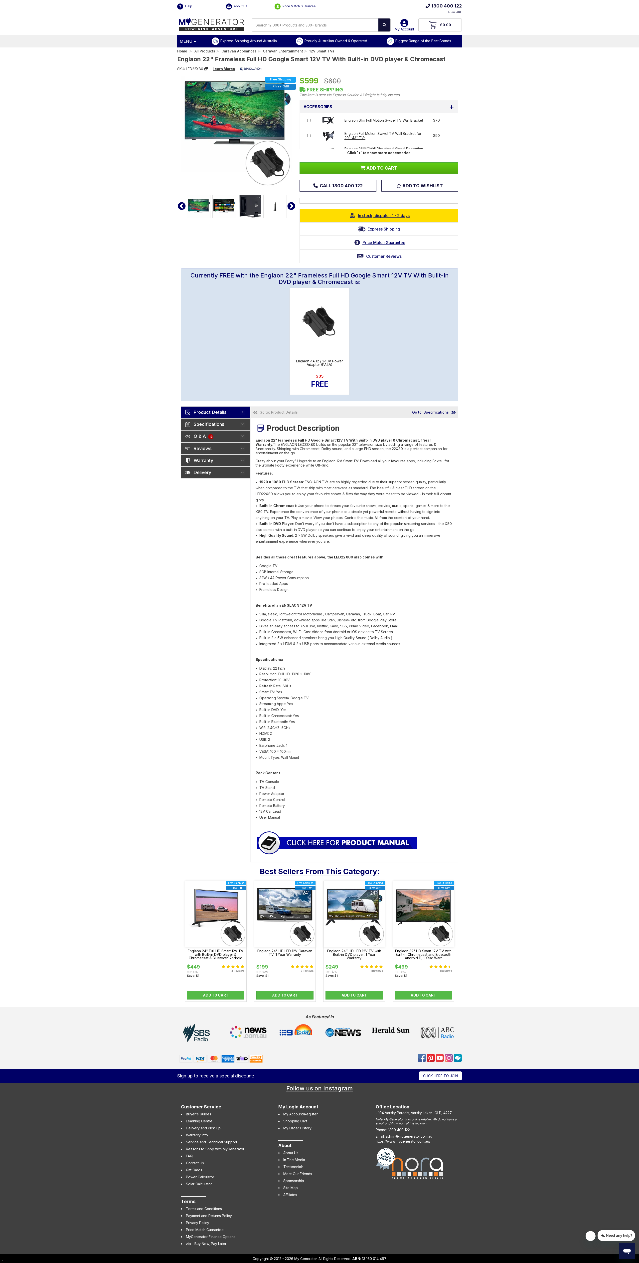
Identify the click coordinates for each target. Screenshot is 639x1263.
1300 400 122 (446, 5)
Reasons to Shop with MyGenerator (215, 1149)
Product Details (210, 412)
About (285, 1145)
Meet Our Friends (297, 1174)
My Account (404, 29)
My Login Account (298, 1106)
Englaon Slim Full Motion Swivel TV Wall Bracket (383, 120)
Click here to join (440, 1076)
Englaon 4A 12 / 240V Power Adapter (319, 362)
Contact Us (195, 1163)
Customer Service (201, 1106)
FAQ (189, 1156)
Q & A (203, 436)
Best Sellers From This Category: (319, 871)
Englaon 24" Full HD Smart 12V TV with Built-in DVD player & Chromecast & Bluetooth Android (215, 954)
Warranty (203, 460)
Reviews (203, 448)
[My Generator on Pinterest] (431, 1057)
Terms (188, 1201)
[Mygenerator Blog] (458, 1057)
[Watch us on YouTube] (440, 1057)
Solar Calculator (199, 1184)
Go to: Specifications (430, 412)
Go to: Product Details (279, 412)
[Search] (384, 25)
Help (188, 6)
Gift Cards (194, 1170)
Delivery (202, 472)
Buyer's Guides (198, 1114)
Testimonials (293, 1167)
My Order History (297, 1128)
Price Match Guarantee (299, 6)
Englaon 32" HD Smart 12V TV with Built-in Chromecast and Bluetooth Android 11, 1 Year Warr (423, 954)
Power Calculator (200, 1177)
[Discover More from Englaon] (251, 68)
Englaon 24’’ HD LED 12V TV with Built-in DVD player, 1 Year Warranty (354, 954)
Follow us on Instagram (319, 1088)
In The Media (294, 1160)
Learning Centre (199, 1121)
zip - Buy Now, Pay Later (206, 1244)
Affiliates (290, 1195)
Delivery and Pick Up (203, 1128)
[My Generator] (211, 23)
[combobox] (315, 25)
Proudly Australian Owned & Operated (336, 41)
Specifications (209, 424)
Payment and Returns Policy (209, 1216)
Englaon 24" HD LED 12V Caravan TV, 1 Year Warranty (284, 952)
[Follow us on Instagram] (449, 1057)
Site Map (290, 1188)
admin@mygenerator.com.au (409, 1136)
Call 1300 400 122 (341, 185)
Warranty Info (197, 1135)
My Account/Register (300, 1114)
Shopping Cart (295, 1121)
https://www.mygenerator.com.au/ (403, 1141)
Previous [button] (181, 206)
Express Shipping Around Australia (248, 41)
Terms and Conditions (204, 1209)
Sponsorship (293, 1181)
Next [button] (291, 206)
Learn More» (224, 69)
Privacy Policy (197, 1223)
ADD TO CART (381, 168)
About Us (240, 6)
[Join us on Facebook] (422, 1057)
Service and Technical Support (211, 1142)
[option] (198, 206)
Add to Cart (215, 995)
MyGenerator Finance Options (210, 1237)
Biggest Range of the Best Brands (423, 41)
